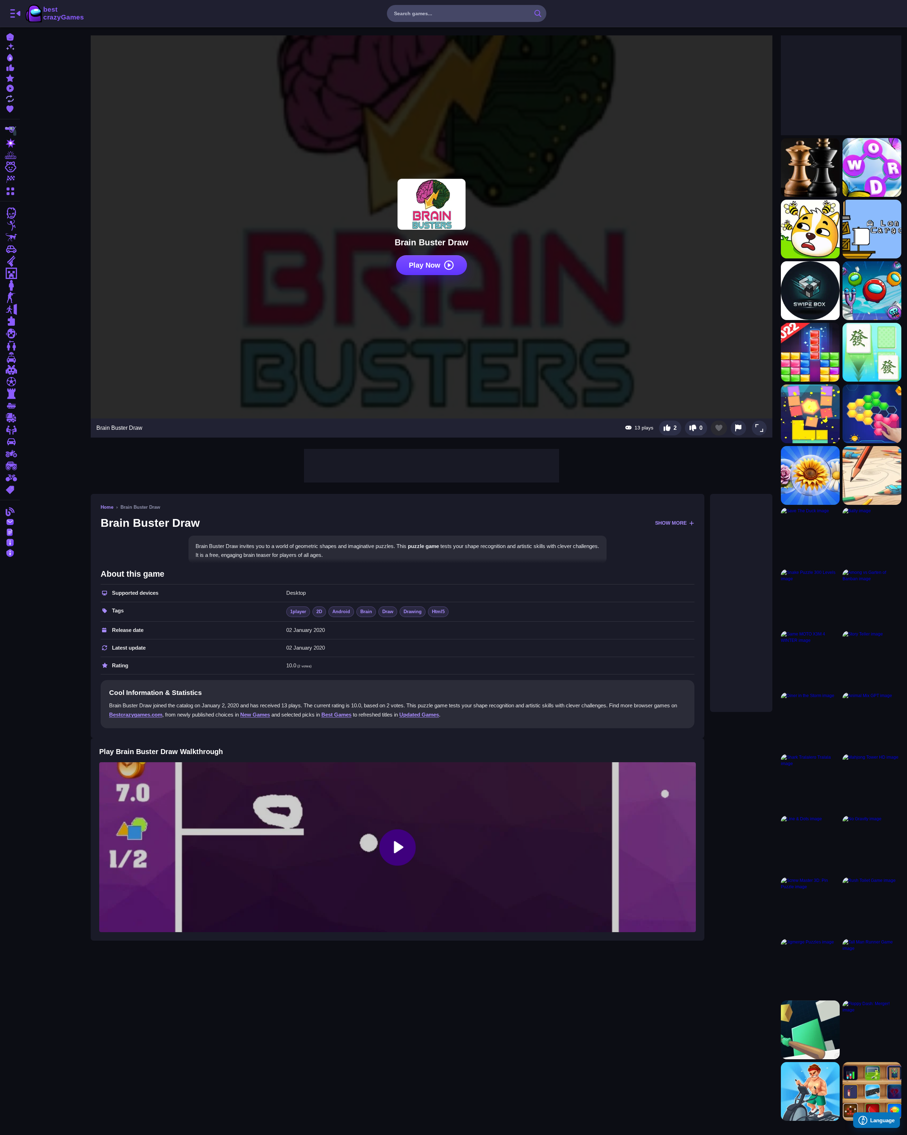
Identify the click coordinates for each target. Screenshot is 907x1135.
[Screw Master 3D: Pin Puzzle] (810, 906)
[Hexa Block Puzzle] (872, 413)
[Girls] (10, 167)
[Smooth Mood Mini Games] (872, 1091)
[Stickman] (10, 225)
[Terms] (10, 531)
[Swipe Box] (810, 290)
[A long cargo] (872, 229)
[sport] (10, 382)
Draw (387, 611)
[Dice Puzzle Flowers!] (810, 475)
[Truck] (10, 418)
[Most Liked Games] (10, 67)
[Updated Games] (10, 98)
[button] (759, 428)
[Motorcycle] (10, 454)
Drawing (413, 611)
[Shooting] (10, 131)
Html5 (438, 611)
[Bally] (872, 537)
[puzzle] (10, 321)
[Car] (10, 249)
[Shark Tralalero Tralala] (810, 783)
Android (341, 611)
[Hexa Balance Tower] (810, 413)
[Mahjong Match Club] (872, 352)
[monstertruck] (10, 466)
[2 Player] (10, 346)
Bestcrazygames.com (135, 715)
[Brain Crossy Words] (872, 167)
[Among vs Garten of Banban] (872, 598)
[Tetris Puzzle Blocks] (810, 352)
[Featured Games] (10, 77)
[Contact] (10, 521)
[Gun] (10, 261)
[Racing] (10, 179)
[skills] (10, 430)
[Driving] (10, 358)
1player (298, 611)
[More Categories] (10, 190)
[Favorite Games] (10, 108)
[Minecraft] (10, 273)
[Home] (10, 36)
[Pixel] (10, 370)
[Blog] (10, 511)
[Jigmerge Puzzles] (810, 968)
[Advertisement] (431, 465)
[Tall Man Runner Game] (872, 968)
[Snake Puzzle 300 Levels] (810, 598)
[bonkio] (810, 1029)
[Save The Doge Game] (810, 229)
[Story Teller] (872, 660)
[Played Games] (10, 87)
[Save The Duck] (810, 537)
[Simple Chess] (810, 167)
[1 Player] (10, 285)
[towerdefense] (10, 394)
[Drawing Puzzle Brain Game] (872, 475)
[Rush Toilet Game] (872, 906)
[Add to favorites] (719, 428)
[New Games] (10, 46)
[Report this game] (738, 428)
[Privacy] (10, 552)
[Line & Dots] (810, 845)
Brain (366, 611)
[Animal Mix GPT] (872, 721)
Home (107, 507)
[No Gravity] (872, 845)
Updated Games (419, 715)
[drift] (10, 442)
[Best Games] (10, 57)
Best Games (336, 715)
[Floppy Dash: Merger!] (872, 1029)
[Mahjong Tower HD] (872, 783)
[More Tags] (10, 489)
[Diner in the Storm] (810, 721)
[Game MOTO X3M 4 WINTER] (810, 660)
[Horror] (10, 333)
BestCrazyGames (54, 13)
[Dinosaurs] (10, 237)
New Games (255, 715)
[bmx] (10, 478)
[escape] (10, 309)
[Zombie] (10, 213)
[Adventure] (10, 155)
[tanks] (10, 406)
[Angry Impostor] (872, 290)
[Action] (10, 143)
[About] (10, 542)
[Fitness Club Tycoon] (810, 1091)
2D (319, 611)
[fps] (10, 297)
